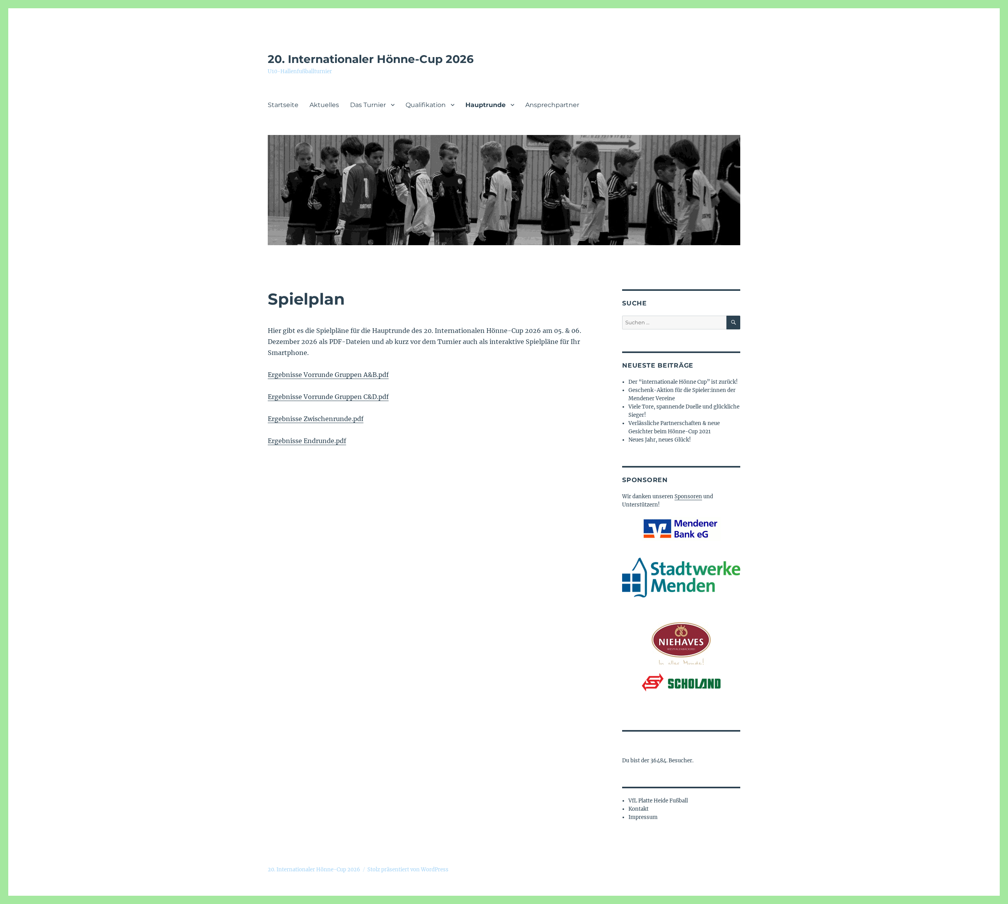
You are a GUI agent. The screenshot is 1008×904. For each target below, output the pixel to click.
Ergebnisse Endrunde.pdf (307, 441)
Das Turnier (368, 105)
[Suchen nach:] (674, 322)
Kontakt (638, 809)
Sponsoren (688, 496)
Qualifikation (426, 105)
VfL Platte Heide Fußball (658, 800)
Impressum (643, 817)
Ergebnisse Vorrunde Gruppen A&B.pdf (328, 375)
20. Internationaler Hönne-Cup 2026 (371, 59)
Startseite (283, 105)
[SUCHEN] (733, 322)
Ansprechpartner (552, 105)
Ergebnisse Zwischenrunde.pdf (315, 419)
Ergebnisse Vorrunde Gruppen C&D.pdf (328, 397)
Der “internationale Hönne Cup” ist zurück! (683, 382)
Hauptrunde (485, 105)
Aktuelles (324, 105)
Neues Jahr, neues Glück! (659, 439)
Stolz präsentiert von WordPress (407, 869)
